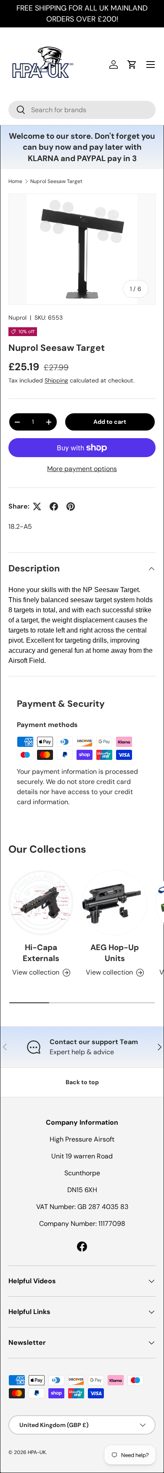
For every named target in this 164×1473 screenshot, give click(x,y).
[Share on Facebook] (53, 506)
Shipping (56, 380)
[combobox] (82, 110)
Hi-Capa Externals (41, 953)
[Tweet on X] (37, 506)
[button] (132, 64)
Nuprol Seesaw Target (56, 181)
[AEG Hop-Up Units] (114, 902)
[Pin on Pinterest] (70, 506)
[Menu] (150, 64)
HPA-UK (37, 1452)
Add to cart (109, 421)
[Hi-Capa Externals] (41, 902)
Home (15, 181)
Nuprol (17, 317)
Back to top (82, 1082)
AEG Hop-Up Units (114, 953)
